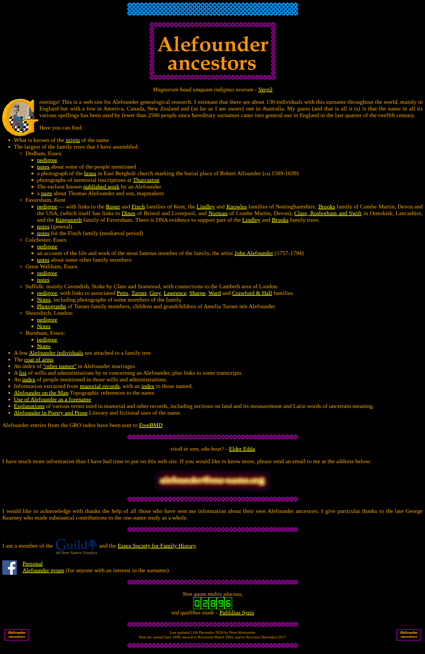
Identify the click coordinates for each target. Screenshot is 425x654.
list (23, 373)
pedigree (47, 160)
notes (43, 166)
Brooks (326, 206)
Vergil (265, 89)
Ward (214, 293)
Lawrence (175, 293)
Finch (138, 206)
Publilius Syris (236, 612)
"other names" (59, 366)
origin (73, 140)
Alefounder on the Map (41, 392)
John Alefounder (253, 253)
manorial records (100, 386)
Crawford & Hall (252, 293)
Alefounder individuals (56, 353)
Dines (128, 213)
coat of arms (38, 359)
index (28, 379)
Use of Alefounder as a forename (52, 399)
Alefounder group (43, 570)
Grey (155, 293)
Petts (122, 293)
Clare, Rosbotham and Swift (327, 213)
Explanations (29, 406)
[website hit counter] (212, 607)
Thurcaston (146, 180)
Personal (33, 563)
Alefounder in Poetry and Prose (51, 412)
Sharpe (197, 293)
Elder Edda (242, 449)
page (46, 193)
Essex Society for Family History (157, 545)
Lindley (206, 206)
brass (90, 173)
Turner (139, 293)
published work (101, 186)
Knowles (236, 206)
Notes (44, 299)
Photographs (51, 306)
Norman (218, 213)
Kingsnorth (69, 220)
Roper (113, 206)
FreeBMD (150, 425)
